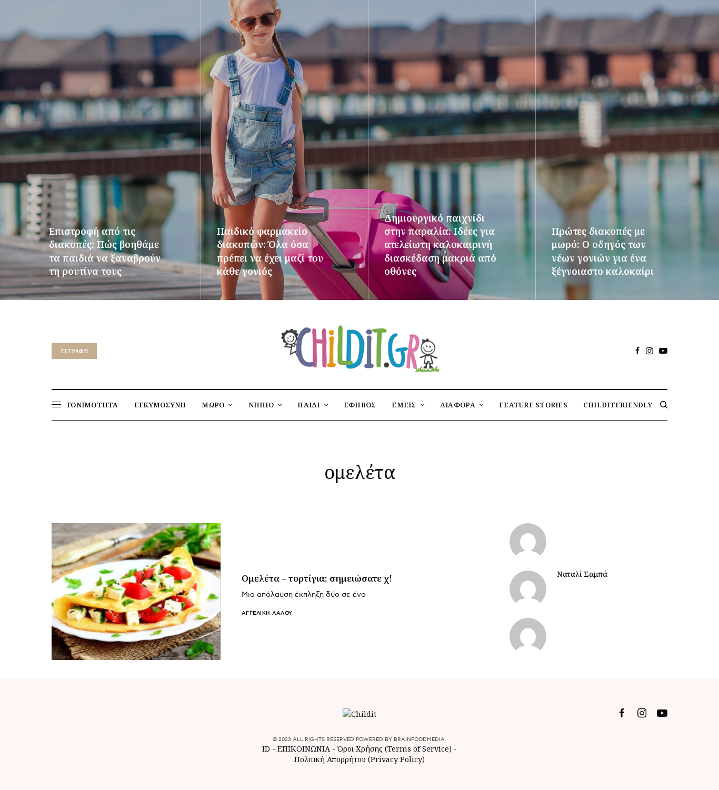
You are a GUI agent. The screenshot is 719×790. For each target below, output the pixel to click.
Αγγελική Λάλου (267, 613)
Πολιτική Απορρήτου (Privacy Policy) (359, 759)
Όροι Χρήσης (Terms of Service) (394, 749)
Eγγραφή (74, 351)
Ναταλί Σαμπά (582, 574)
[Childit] (359, 347)
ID (266, 749)
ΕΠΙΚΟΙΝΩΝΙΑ (304, 749)
